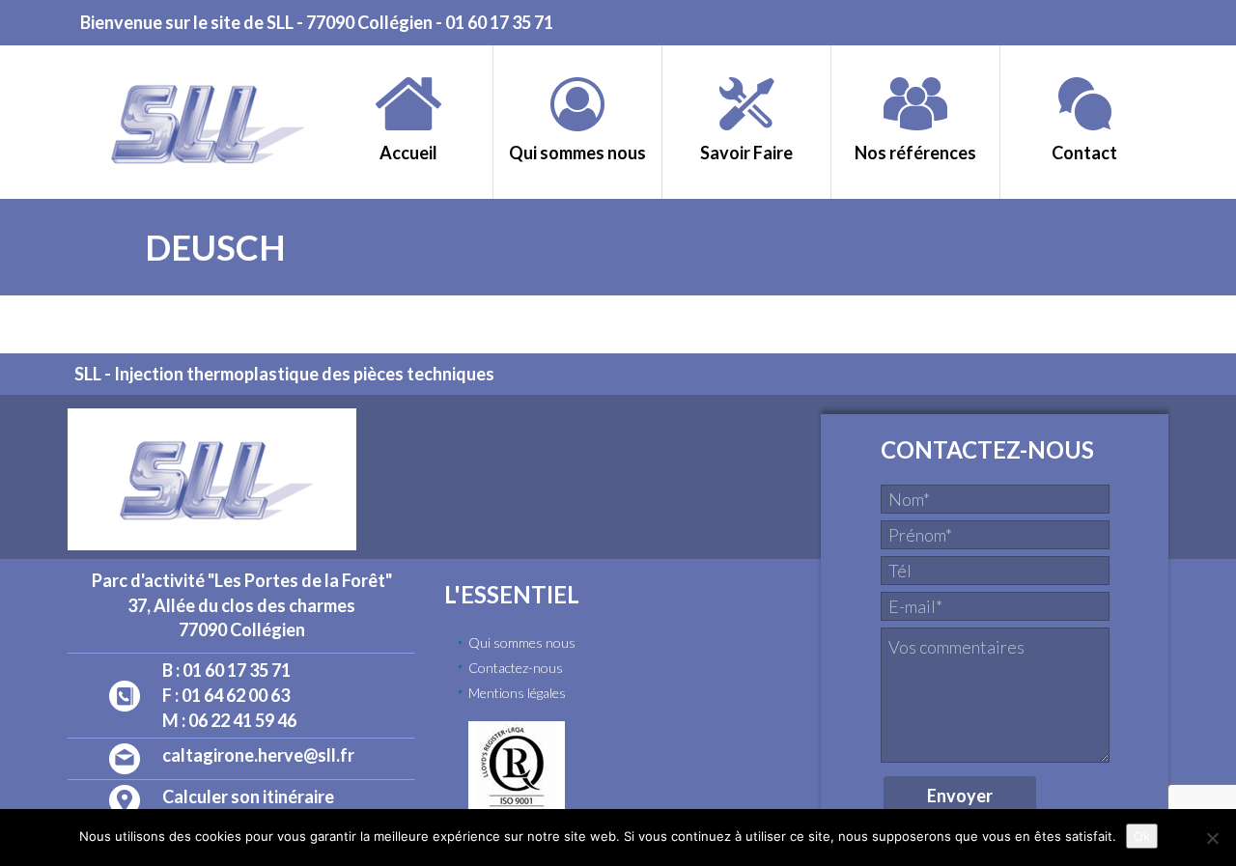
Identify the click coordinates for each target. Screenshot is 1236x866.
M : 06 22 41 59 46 (229, 720)
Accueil (408, 152)
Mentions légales (517, 692)
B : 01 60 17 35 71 (226, 670)
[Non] (1212, 838)
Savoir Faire (746, 152)
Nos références (915, 152)
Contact (1084, 152)
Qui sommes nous (577, 152)
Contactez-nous (515, 667)
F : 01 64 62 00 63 (226, 695)
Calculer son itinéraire (248, 796)
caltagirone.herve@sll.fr (258, 755)
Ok (1142, 836)
